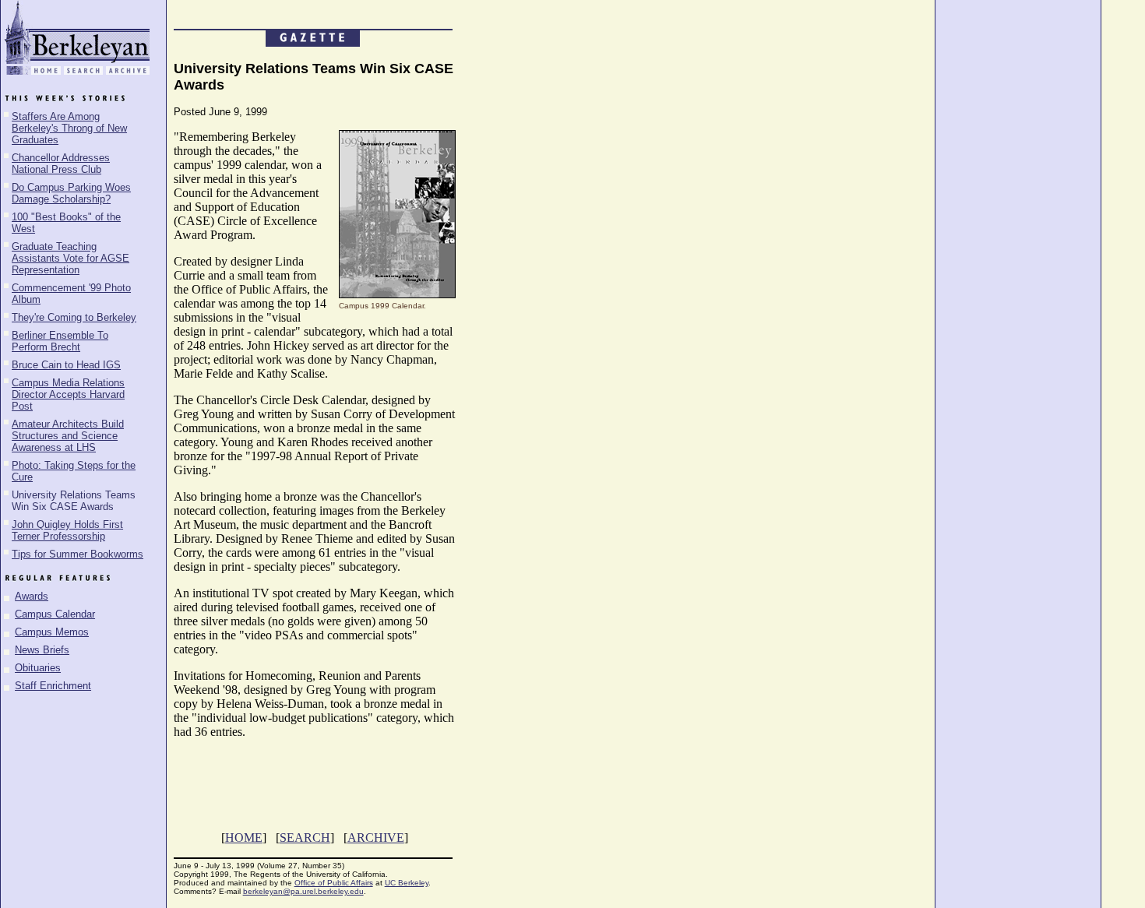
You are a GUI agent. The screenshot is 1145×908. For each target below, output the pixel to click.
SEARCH (305, 837)
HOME (243, 837)
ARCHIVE (375, 837)
